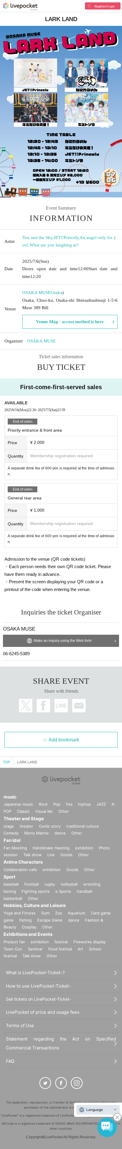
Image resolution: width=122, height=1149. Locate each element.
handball (84, 891)
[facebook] (61, 1083)
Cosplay (29, 927)
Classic (23, 811)
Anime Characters (23, 862)
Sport (9, 877)
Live (51, 854)
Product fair (14, 941)
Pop (56, 804)
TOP (6, 762)
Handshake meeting (51, 847)
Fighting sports (36, 891)
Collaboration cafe (20, 869)
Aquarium (76, 913)
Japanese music (18, 804)
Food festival (60, 949)
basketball (13, 898)
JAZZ (101, 804)
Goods (66, 854)
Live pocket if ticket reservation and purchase (20, 6)
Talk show (32, 854)
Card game (101, 913)
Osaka (56, 292)
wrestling (91, 884)
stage (9, 826)
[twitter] (45, 1083)
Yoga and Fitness (20, 913)
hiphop (84, 804)
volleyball (69, 884)
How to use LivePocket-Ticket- (38, 986)
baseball (11, 884)
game (9, 920)
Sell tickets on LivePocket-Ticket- (38, 999)
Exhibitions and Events (28, 934)
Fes (69, 804)
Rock (43, 804)
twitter (25, 705)
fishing (25, 920)
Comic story (50, 826)
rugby (49, 884)
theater (26, 826)
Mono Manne (36, 833)
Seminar (35, 949)
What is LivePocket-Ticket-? (35, 972)
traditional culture (82, 826)
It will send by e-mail (79, 705)
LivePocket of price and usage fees (42, 1012)
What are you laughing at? (54, 245)
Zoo (58, 913)
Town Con (13, 949)
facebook (43, 705)
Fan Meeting (15, 847)
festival (61, 941)
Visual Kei (44, 811)
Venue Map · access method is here (70, 321)
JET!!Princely (66, 237)
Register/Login (104, 6)
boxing (10, 891)
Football (31, 884)
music (10, 797)
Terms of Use (20, 1025)
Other (63, 811)
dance (60, 833)
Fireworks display (89, 941)
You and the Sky (37, 237)
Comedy (11, 833)
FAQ (10, 1061)
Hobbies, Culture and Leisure (35, 905)
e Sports (63, 891)
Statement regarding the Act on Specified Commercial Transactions (61, 1043)
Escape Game (49, 920)
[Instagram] (77, 1083)
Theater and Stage (24, 818)
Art (80, 949)
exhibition (84, 847)
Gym (45, 913)
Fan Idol (12, 840)
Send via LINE (61, 705)
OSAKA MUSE (36, 292)
